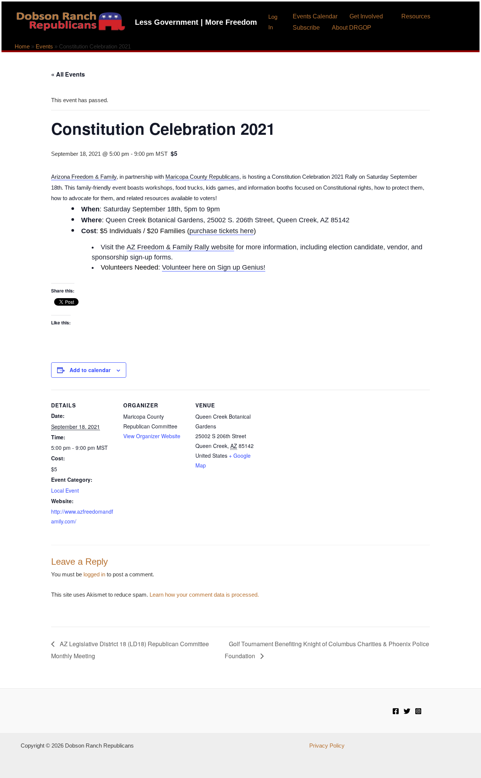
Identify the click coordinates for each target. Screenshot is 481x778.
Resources (415, 16)
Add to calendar (90, 370)
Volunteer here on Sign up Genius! (213, 267)
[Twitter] (407, 711)
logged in (94, 574)
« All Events (68, 74)
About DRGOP (351, 27)
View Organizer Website (151, 436)
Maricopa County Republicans (202, 176)
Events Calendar (315, 16)
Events (44, 46)
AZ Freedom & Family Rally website (180, 247)
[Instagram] (418, 711)
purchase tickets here (221, 231)
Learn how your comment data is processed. (204, 594)
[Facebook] (395, 711)
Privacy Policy (327, 745)
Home (22, 46)
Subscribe (306, 27)
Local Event (65, 490)
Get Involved (366, 16)
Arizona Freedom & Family (83, 176)
